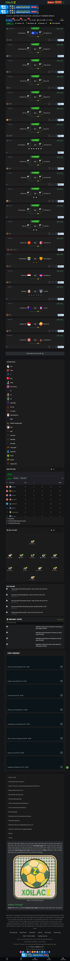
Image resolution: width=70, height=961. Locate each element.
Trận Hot (20, 23)
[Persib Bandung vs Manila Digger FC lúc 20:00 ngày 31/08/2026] (35, 260)
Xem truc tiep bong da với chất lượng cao (18, 803)
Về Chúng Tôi (13, 932)
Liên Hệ (40, 932)
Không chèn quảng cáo (14, 820)
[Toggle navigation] (63, 2)
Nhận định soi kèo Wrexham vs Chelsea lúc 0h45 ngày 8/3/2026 (49, 633)
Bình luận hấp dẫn (13, 812)
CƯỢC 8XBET (58, 2)
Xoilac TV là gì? (12, 777)
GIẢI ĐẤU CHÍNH (11, 362)
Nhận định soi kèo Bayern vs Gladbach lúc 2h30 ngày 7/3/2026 (48, 639)
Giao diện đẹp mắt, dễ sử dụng (16, 794)
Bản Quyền (48, 932)
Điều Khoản (23, 932)
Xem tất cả (60, 619)
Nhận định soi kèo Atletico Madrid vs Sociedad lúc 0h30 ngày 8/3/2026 (49, 627)
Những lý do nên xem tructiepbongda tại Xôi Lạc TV (21, 824)
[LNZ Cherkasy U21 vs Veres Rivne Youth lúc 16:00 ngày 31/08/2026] (35, 146)
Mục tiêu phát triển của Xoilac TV (16, 781)
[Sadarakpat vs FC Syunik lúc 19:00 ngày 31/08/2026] (35, 293)
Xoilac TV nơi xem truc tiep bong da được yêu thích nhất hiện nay (24, 786)
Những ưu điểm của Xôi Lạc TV (16, 790)
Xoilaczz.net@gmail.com (37, 946)
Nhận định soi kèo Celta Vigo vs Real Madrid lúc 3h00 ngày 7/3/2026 (48, 645)
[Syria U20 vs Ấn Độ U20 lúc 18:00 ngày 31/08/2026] (35, 227)
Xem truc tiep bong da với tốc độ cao (17, 807)
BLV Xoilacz (32, 23)
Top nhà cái (51, 2)
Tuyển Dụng (57, 932)
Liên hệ (10, 837)
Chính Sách (32, 932)
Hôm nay (43, 23)
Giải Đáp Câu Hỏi (42, 936)
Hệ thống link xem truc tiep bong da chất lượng (20, 816)
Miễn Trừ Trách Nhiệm (29, 936)
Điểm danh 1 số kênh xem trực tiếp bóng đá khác (20, 829)
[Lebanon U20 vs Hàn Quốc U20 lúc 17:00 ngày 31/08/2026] (35, 195)
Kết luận (10, 833)
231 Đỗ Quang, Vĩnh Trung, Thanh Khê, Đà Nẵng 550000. (37, 939)
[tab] (9, 20)
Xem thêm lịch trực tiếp (34, 353)
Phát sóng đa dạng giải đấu (15, 799)
